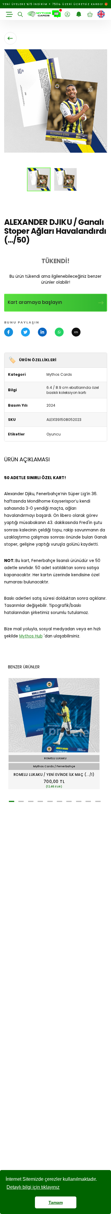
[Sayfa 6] (59, 801)
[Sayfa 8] (78, 801)
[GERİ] (10, 38)
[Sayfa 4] (40, 801)
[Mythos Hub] (56, 14)
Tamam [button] (56, 1202)
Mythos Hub (31, 636)
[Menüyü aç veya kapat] (9, 14)
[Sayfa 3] (30, 801)
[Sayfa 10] (98, 801)
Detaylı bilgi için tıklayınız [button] (33, 1187)
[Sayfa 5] (50, 801)
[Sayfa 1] (11, 801)
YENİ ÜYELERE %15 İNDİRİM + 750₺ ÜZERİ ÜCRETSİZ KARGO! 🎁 (55, 4)
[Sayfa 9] (88, 801)
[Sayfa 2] (21, 801)
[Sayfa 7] (69, 801)
